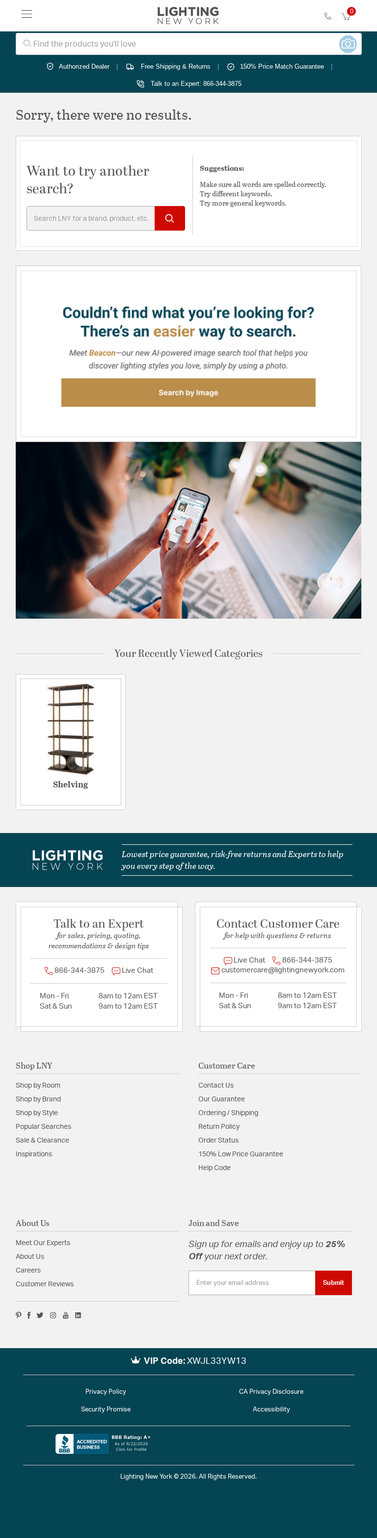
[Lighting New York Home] (188, 16)
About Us (30, 1256)
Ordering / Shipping (228, 1113)
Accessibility (271, 1410)
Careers (28, 1270)
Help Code (214, 1168)
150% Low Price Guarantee (240, 1154)
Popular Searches (43, 1126)
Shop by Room (38, 1085)
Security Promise (106, 1410)
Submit (333, 1282)
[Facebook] (28, 1315)
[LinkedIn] (78, 1315)
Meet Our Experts (43, 1243)
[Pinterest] (19, 1315)
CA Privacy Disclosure (271, 1392)
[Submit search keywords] (170, 218)
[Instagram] (53, 1315)
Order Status (218, 1140)
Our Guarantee (221, 1099)
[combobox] (189, 44)
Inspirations (34, 1154)
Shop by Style (37, 1113)
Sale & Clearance (42, 1140)
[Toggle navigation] (27, 15)
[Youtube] (66, 1315)
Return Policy (219, 1126)
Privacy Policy (105, 1392)
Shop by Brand (38, 1099)
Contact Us (216, 1085)
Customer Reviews (45, 1284)
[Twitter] (40, 1315)
